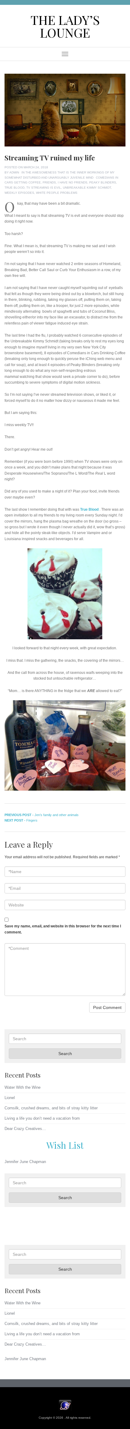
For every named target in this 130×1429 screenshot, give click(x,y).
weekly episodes (19, 192)
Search (65, 1053)
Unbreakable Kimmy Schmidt (87, 187)
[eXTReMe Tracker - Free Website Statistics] (65, 1405)
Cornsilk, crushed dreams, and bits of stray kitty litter (51, 1108)
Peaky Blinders (102, 182)
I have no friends (72, 182)
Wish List (65, 1145)
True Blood (14, 187)
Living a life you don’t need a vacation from (42, 1118)
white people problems (56, 192)
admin (14, 172)
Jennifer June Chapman (25, 1161)
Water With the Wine (23, 1087)
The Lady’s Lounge (65, 26)
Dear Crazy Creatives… (25, 1128)
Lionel (10, 1097)
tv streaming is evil (43, 187)
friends (49, 182)
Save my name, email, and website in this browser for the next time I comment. (63, 929)
